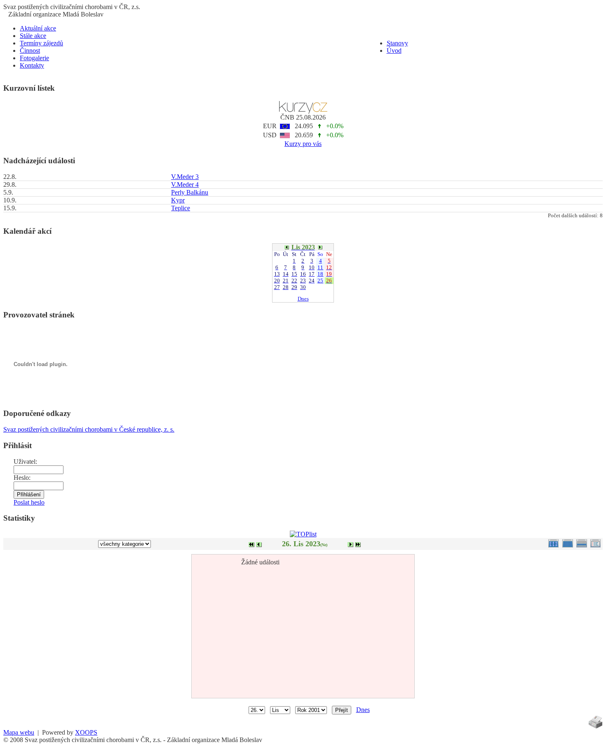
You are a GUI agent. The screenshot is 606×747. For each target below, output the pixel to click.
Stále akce (33, 35)
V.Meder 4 (185, 184)
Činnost (30, 50)
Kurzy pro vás (303, 143)
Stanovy (397, 43)
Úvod (394, 50)
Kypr (178, 200)
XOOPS (86, 732)
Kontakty (32, 65)
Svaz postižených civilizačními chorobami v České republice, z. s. (88, 429)
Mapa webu (18, 732)
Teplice (180, 207)
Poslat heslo (29, 502)
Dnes (303, 299)
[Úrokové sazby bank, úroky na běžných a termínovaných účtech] (303, 111)
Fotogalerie (34, 57)
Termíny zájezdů (41, 43)
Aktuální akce (38, 28)
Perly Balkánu (189, 192)
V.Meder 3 (185, 176)
